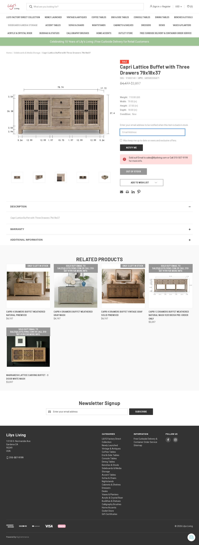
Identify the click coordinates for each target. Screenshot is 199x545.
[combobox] (85, 6)
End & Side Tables (120, 17)
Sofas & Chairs (76, 25)
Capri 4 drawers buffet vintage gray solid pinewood (121, 313)
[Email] (121, 192)
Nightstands (99, 25)
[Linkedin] (133, 192)
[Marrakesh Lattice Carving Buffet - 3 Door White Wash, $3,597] (28, 349)
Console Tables (142, 17)
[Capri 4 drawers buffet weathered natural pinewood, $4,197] (28, 286)
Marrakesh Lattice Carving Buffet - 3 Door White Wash (27, 377)
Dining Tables (162, 17)
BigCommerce (22, 537)
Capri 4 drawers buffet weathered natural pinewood (25, 313)
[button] (99, 206)
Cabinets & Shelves (123, 25)
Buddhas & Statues (49, 33)
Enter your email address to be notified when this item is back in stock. (154, 125)
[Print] (127, 192)
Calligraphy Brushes (78, 33)
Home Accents (103, 33)
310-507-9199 (16, 457)
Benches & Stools (183, 17)
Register (166, 6)
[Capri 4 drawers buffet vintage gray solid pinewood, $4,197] (123, 286)
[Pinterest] (138, 192)
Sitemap (138, 445)
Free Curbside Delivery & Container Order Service (166, 33)
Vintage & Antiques (77, 17)
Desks (162, 25)
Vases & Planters (182, 25)
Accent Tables (53, 25)
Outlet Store (125, 33)
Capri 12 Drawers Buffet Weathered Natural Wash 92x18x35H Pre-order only (169, 315)
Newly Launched (53, 17)
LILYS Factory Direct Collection (23, 17)
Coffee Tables (99, 17)
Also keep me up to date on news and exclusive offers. (150, 140)
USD (177, 6)
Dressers (146, 25)
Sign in (156, 6)
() (191, 6)
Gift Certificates (109, 514)
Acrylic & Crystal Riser (19, 33)
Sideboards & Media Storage (22, 25)
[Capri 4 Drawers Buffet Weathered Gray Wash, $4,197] (75, 286)
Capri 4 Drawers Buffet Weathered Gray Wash (73, 313)
